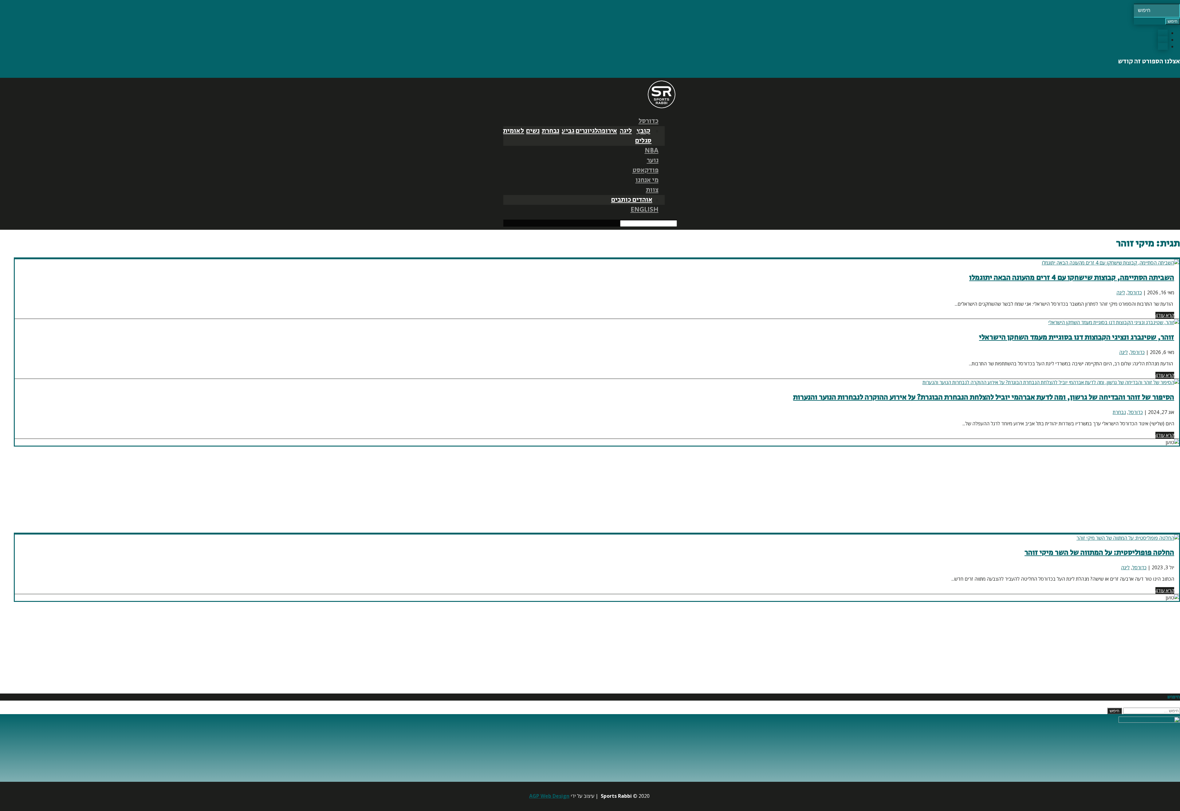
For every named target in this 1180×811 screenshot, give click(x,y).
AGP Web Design (549, 796)
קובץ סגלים (643, 136)
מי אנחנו (647, 180)
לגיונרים (587, 131)
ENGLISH (645, 210)
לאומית (513, 131)
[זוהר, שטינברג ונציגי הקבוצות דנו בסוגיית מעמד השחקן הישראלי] (1113, 322)
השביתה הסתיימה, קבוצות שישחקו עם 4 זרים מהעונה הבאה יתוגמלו (1071, 277)
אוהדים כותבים (631, 200)
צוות (652, 190)
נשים (533, 131)
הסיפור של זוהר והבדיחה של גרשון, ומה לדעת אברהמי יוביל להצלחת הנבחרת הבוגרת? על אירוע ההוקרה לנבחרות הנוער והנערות (983, 397)
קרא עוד (1166, 315)
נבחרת (550, 131)
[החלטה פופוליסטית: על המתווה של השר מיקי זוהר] (1127, 538)
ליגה (626, 131)
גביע (568, 131)
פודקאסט (645, 170)
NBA (652, 151)
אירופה (607, 131)
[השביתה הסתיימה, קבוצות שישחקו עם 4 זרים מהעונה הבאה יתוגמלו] (1110, 262)
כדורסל (649, 121)
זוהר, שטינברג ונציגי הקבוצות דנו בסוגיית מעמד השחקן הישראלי (1076, 337)
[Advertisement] (995, 490)
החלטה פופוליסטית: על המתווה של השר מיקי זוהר (1099, 552)
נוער (653, 160)
